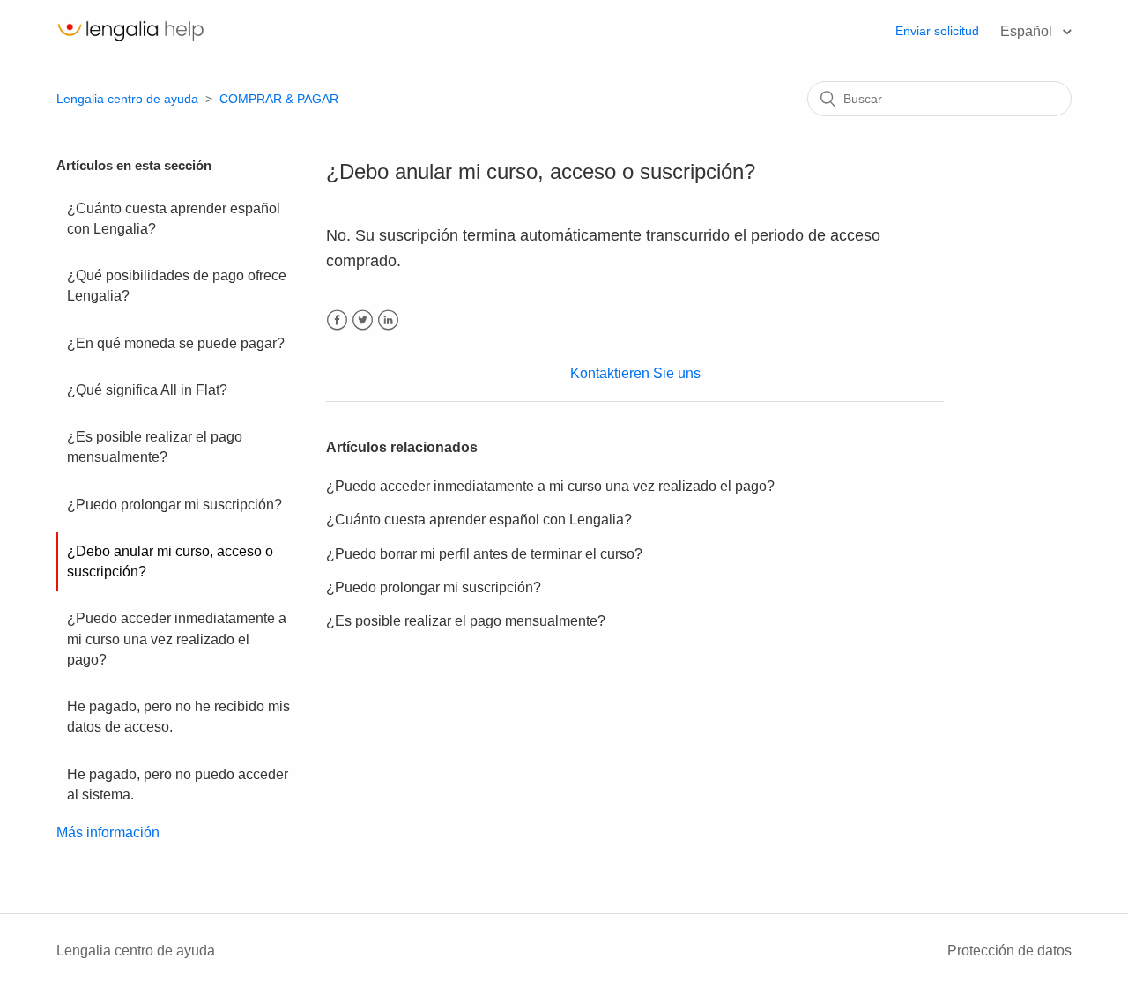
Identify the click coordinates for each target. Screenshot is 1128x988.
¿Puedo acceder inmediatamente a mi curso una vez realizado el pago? (176, 639)
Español (1028, 31)
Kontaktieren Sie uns (635, 373)
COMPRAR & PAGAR (278, 99)
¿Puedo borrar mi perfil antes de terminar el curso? (484, 553)
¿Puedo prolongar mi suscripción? (174, 504)
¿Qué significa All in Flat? (147, 390)
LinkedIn (388, 320)
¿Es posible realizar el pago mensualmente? (154, 446)
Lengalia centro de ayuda (127, 99)
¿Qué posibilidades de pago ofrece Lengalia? (176, 285)
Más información (108, 832)
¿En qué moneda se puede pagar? (176, 343)
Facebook (337, 320)
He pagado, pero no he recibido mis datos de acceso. (178, 716)
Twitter (363, 320)
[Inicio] (130, 40)
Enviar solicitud (937, 31)
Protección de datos (1009, 950)
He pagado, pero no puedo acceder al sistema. (177, 784)
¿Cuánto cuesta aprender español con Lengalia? (173, 218)
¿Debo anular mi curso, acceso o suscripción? (170, 561)
